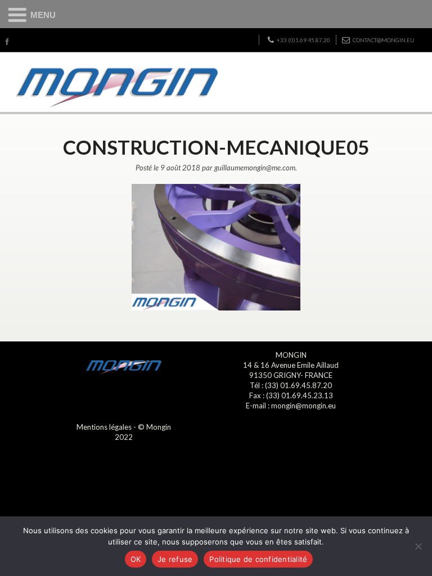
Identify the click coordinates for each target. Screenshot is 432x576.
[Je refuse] (418, 546)
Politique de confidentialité (258, 559)
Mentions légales (104, 426)
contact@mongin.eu (384, 40)
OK (135, 559)
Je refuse (175, 559)
